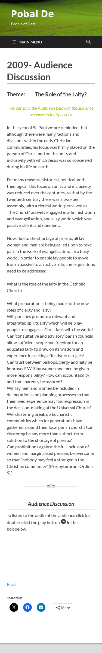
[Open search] (88, 42)
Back (11, 584)
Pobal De (32, 13)
